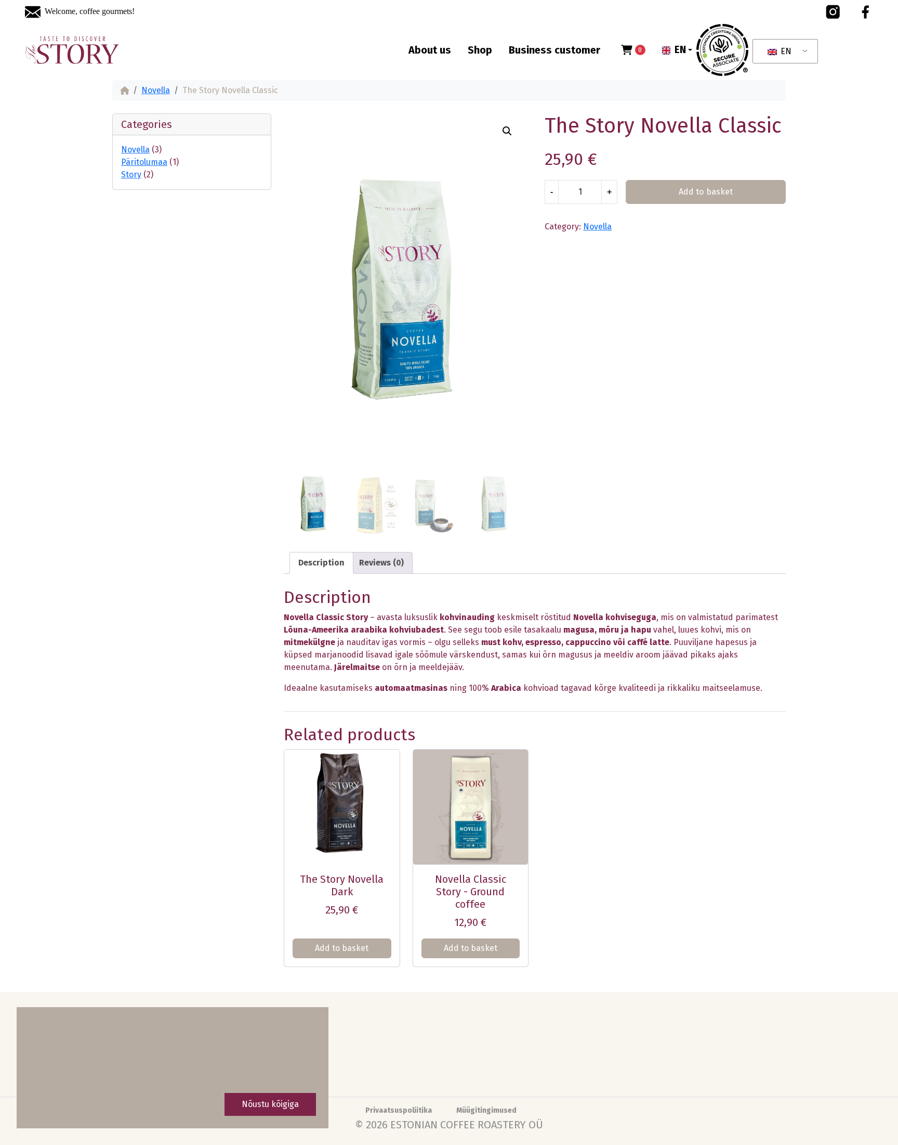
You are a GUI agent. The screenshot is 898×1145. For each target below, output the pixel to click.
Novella (155, 90)
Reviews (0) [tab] (381, 563)
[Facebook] (865, 12)
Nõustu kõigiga (270, 1104)
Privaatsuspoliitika (398, 1110)
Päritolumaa (144, 162)
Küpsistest (75, 1104)
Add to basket (706, 192)
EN (784, 51)
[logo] (72, 50)
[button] (677, 50)
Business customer (554, 50)
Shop (480, 50)
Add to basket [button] (341, 948)
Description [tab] (321, 563)
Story (131, 174)
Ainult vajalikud (172, 1104)
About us (429, 50)
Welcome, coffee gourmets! (90, 11)
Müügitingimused (486, 1110)
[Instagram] (833, 12)
